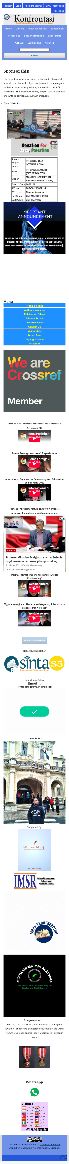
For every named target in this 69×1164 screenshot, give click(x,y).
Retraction (35, 343)
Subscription (57, 28)
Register (8, 6)
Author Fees (34, 335)
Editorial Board (34, 318)
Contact (19, 42)
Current (20, 28)
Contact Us (34, 326)
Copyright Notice (34, 339)
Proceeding (14, 35)
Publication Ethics (34, 314)
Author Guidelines (34, 310)
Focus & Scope (34, 305)
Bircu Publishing (12, 103)
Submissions (34, 42)
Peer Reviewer (34, 322)
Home (8, 28)
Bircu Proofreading (34, 35)
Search (34, 55)
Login (18, 6)
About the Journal (37, 28)
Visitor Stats (35, 331)
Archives (49, 42)
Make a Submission (34, 640)
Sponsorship (54, 35)
